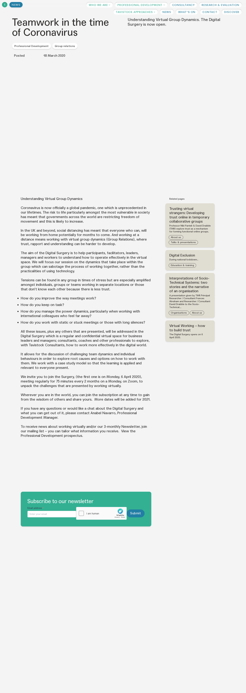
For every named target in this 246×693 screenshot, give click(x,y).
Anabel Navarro (103, 413)
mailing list (35, 431)
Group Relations (120, 239)
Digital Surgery (57, 253)
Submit (135, 513)
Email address (35, 508)
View (125, 431)
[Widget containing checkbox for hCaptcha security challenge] (101, 513)
